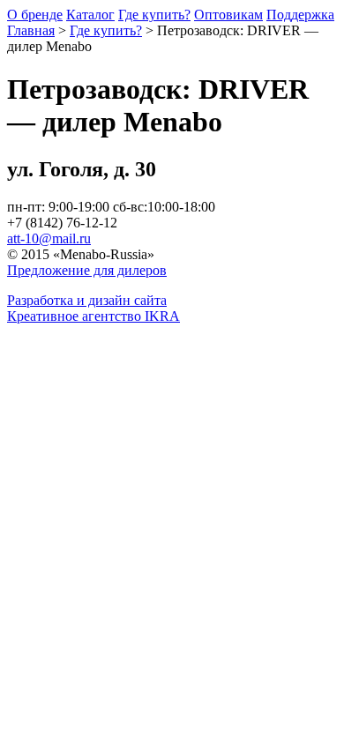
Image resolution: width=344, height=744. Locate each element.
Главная (31, 30)
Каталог (90, 14)
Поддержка (300, 14)
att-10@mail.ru (49, 238)
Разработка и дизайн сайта (87, 300)
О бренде (35, 14)
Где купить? (154, 14)
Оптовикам (228, 14)
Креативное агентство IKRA (93, 316)
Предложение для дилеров (87, 270)
